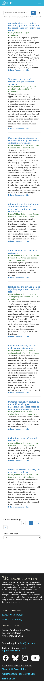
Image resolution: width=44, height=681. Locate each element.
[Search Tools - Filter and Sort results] (39, 13)
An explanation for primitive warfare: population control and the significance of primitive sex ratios (24, 27)
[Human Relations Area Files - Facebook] (5, 657)
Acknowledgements (12, 674)
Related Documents (16, 70)
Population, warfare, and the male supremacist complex (22, 346)
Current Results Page (12, 519)
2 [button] (34, 523)
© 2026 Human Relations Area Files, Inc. (17, 665)
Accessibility (20, 669)
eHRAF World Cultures (13, 615)
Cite (27, 70)
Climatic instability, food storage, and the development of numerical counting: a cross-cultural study (24, 208)
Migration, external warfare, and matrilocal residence (24, 470)
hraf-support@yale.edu (14, 649)
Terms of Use (8, 678)
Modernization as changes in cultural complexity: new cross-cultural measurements (23, 140)
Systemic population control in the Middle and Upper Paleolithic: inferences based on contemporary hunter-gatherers (23, 405)
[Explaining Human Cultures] (6, 3)
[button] (38, 523)
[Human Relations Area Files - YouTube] (35, 657)
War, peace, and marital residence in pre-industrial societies (21, 81)
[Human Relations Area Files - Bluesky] (15, 657)
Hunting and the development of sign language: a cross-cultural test (24, 289)
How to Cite (29, 674)
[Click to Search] (33, 13)
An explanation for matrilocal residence (22, 251)
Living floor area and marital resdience (22, 439)
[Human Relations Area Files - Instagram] (24, 657)
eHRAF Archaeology (12, 619)
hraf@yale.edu (27, 643)
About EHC (7, 669)
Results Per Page (11, 533)
